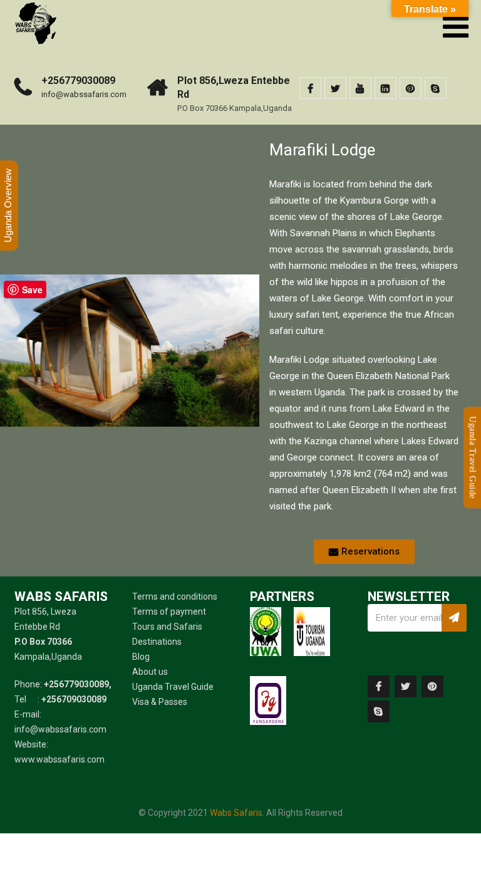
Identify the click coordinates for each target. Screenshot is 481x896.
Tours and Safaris (167, 627)
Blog (141, 657)
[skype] (436, 88)
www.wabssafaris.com (59, 759)
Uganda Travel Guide (173, 687)
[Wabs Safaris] (35, 5)
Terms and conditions (174, 596)
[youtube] (360, 88)
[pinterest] (411, 88)
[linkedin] (385, 88)
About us (150, 672)
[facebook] (310, 88)
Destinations (157, 642)
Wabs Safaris (236, 813)
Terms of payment (169, 612)
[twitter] (335, 88)
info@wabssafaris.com (84, 94)
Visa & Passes (159, 702)
